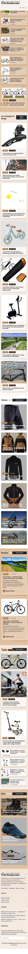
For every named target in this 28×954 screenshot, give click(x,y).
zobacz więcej (21, 117)
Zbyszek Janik (5, 902)
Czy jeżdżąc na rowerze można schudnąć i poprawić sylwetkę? (17, 80)
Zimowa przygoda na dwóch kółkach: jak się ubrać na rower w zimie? (13, 523)
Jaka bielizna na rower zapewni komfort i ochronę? (13, 426)
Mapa (17, 888)
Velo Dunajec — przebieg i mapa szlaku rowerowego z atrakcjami (17, 11)
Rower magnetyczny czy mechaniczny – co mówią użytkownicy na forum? (17, 761)
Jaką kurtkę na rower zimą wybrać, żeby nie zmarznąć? (12, 505)
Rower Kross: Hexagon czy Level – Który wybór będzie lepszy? (12, 654)
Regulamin (12, 888)
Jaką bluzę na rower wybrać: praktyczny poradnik (12, 477)
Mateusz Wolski (5, 898)
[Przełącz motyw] (25, 8)
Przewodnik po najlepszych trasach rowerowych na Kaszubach (13, 355)
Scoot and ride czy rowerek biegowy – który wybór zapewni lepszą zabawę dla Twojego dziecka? (13, 742)
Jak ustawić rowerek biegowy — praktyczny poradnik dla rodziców (12, 252)
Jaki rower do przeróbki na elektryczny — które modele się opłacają (17, 40)
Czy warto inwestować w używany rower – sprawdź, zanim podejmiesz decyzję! (17, 782)
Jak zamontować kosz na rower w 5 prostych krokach (17, 21)
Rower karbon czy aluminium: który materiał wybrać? (13, 388)
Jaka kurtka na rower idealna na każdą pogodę (14, 449)
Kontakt (22, 888)
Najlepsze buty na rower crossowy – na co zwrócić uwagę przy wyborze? (11, 838)
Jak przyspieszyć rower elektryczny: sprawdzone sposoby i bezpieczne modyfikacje (13, 215)
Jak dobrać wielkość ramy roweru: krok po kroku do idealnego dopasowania (13, 288)
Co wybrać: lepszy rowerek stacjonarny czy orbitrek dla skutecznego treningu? (11, 703)
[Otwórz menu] (20, 8)
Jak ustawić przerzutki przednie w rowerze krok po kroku (13, 154)
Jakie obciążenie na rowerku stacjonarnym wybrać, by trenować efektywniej (13, 177)
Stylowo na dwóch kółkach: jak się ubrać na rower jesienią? (13, 541)
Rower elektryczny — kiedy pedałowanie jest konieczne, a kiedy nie (17, 59)
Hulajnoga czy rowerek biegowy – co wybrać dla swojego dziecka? (17, 771)
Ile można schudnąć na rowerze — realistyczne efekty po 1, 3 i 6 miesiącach (17, 50)
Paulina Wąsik (5, 900)
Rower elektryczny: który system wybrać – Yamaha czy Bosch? (17, 752)
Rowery (5, 100)
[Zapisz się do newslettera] (25, 937)
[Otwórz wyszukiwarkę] (23, 8)
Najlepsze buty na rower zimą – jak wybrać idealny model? (13, 811)
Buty (4, 808)
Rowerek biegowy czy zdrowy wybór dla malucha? (16, 69)
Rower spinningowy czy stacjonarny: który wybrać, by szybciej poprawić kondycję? (13, 327)
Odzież (5, 422)
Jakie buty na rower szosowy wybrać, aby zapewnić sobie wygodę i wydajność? (13, 860)
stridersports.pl (12, 943)
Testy (4, 650)
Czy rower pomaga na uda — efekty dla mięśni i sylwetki (17, 30)
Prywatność (4, 888)
